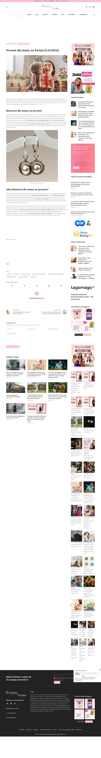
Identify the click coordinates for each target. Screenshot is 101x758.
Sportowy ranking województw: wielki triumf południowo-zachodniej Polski (90, 674)
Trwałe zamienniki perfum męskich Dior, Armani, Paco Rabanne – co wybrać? (86, 276)
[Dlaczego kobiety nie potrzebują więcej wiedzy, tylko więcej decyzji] (76, 402)
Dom (62, 14)
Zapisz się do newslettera (66, 729)
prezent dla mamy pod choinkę (55, 274)
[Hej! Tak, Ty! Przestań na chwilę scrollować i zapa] (89, 314)
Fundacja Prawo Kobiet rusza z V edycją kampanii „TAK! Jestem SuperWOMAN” (81, 184)
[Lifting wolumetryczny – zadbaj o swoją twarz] (73, 269)
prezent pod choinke (23, 276)
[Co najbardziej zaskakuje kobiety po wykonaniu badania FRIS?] (89, 376)
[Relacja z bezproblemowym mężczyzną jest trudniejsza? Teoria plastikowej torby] (82, 642)
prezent (16, 274)
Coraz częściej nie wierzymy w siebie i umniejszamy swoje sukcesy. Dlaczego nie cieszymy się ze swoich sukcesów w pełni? (89, 548)
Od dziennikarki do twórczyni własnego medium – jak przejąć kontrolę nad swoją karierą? (76, 520)
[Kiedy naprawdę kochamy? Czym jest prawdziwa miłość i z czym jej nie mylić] (74, 642)
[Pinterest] (90, 7)
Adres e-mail (31, 329)
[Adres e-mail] (61, 286)
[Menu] (7, 7)
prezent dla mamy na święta (39, 274)
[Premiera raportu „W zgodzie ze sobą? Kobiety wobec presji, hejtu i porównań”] (76, 443)
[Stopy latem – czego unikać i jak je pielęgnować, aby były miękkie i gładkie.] (73, 260)
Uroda (29, 14)
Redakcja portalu (38, 1)
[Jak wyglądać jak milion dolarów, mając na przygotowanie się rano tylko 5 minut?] (89, 402)
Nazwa (9, 329)
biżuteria (9, 274)
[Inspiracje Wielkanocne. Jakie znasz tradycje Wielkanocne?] (76, 581)
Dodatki (20, 43)
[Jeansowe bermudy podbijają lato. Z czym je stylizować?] (15, 408)
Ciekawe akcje (83, 14)
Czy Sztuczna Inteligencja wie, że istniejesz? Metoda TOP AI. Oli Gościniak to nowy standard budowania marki (86, 124)
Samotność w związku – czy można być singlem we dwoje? (82, 632)
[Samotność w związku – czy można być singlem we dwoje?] (76, 467)
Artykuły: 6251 (37, 301)
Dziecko (45, 14)
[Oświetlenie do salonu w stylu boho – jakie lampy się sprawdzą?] (76, 561)
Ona (14, 14)
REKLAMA (35, 729)
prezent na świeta (11, 276)
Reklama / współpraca (49, 1)
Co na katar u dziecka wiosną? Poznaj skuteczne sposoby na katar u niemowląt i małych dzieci (82, 203)
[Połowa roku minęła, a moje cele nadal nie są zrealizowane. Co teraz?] (76, 536)
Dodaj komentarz (11, 333)
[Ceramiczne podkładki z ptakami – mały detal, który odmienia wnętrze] (89, 561)
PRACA (55, 729)
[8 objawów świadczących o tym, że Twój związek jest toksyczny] (91, 642)
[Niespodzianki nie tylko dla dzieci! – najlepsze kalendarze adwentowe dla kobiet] (76, 605)
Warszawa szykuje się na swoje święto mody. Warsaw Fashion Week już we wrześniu (14, 374)
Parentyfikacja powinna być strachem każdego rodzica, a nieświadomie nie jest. (35, 396)
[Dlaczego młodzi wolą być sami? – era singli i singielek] (89, 467)
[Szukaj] (94, 14)
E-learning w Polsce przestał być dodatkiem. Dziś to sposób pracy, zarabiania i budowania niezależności (89, 522)
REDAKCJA (28, 729)
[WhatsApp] (49, 286)
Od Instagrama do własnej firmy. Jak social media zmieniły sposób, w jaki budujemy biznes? (36, 374)
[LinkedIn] (37, 286)
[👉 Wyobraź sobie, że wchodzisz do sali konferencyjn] (89, 326)
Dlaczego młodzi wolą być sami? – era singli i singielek (89, 475)
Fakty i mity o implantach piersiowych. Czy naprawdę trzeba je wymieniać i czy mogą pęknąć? (86, 136)
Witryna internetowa (54, 329)
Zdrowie (54, 14)
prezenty (33, 276)
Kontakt (58, 1)
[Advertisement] (49, 28)
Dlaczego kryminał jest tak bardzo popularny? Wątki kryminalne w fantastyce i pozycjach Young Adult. (76, 388)
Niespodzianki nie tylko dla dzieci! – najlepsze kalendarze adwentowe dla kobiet (76, 615)
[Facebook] (86, 7)
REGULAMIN (79, 729)
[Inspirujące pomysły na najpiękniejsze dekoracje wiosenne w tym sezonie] (89, 605)
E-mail (74, 157)
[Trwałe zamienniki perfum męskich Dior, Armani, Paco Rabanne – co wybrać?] (73, 276)
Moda (21, 14)
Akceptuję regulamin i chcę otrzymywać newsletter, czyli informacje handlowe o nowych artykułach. (82, 163)
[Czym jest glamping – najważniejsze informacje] (15, 387)
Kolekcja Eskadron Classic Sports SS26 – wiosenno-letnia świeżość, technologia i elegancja (57, 396)
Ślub (37, 14)
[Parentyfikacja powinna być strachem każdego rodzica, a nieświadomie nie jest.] (36, 387)
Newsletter (64, 1)
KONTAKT (21, 729)
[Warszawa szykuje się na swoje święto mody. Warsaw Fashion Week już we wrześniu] (15, 364)
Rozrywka (71, 14)
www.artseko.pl (41, 104)
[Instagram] (93, 7)
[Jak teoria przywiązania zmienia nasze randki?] (89, 421)
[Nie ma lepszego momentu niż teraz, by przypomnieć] (77, 326)
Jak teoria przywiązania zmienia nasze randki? (89, 430)
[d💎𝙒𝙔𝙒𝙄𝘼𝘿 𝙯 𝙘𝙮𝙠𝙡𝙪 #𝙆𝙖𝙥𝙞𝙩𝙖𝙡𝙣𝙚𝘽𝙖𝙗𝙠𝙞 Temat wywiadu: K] (77, 314)
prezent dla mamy (25, 274)
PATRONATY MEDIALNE (46, 729)
